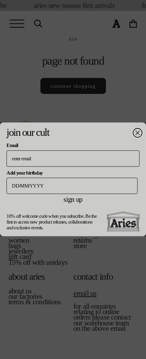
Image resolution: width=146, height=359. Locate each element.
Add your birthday (24, 172)
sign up (72, 199)
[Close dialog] (137, 132)
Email (12, 145)
